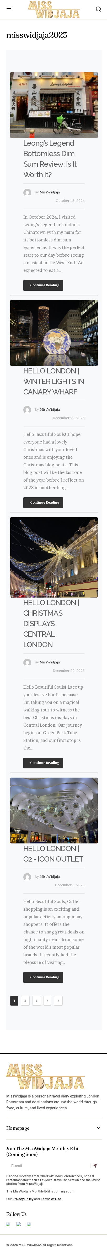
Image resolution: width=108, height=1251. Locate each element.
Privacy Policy (23, 1199)
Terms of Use (51, 1199)
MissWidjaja (50, 192)
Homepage (17, 1128)
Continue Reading (44, 285)
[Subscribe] (95, 1165)
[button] (9, 9)
